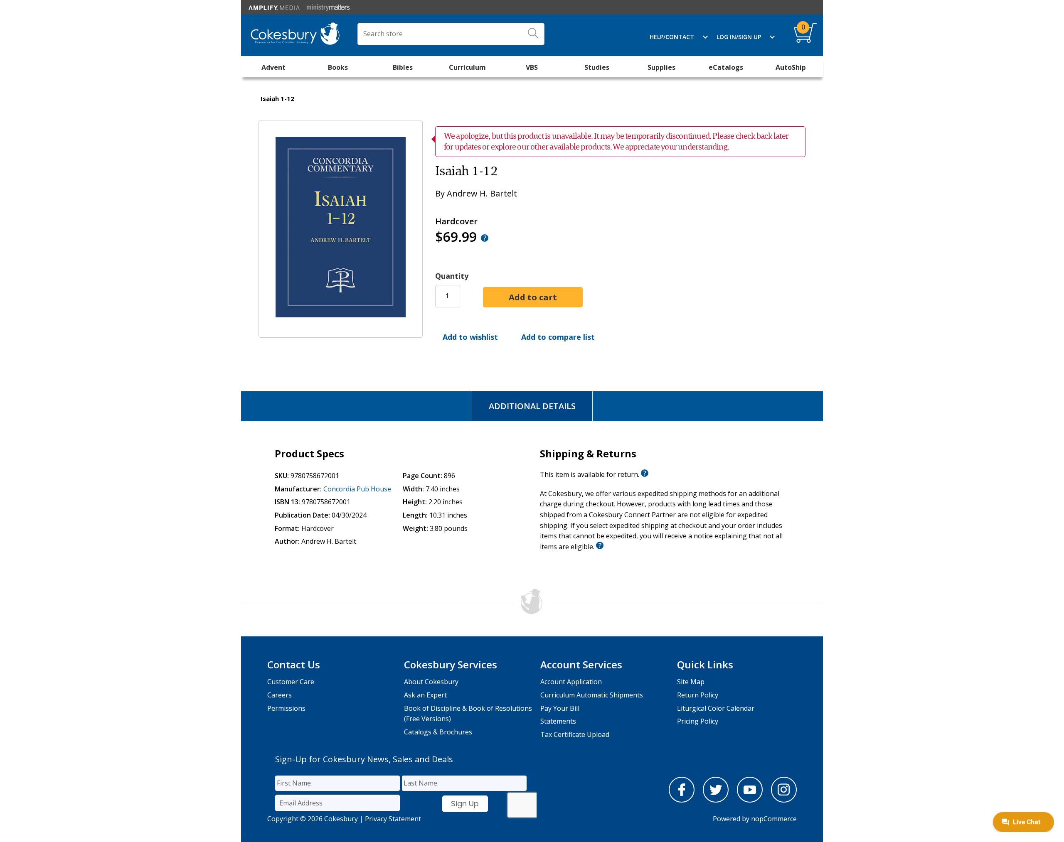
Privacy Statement (393, 818)
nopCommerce (774, 818)
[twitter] (716, 800)
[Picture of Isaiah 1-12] (340, 331)
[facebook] (682, 800)
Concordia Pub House (357, 488)
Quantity (451, 276)
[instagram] (784, 800)
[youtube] (750, 800)
